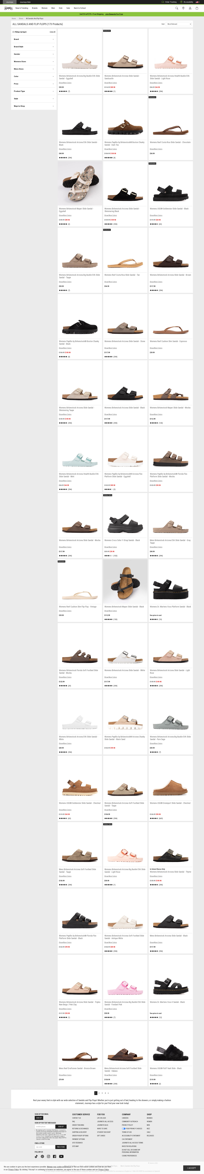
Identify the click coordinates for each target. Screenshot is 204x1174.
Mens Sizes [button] (18, 69)
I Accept (191, 1168)
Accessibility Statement (131, 1136)
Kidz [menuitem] (61, 8)
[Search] (177, 8)
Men (148, 1125)
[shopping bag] (197, 8)
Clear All (52, 32)
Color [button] (16, 76)
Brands (150, 1118)
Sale (148, 1132)
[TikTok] (37, 1156)
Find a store (39, 1143)
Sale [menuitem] (68, 8)
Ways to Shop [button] (19, 106)
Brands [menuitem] (35, 8)
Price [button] (16, 84)
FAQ (73, 1121)
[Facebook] (55, 1156)
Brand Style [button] (18, 47)
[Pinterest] (43, 1156)
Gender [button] (17, 54)
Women (149, 1121)
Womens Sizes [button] (20, 61)
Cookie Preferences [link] (129, 1156)
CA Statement (127, 1139)
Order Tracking (170, 2)
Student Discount (104, 1132)
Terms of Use (127, 1132)
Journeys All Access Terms (132, 1143)
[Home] (8, 8)
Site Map (75, 1146)
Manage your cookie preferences (59, 1167)
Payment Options (78, 1139)
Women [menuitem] (44, 8)
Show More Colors (65, 83)
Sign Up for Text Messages (45, 1123)
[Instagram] (49, 1156)
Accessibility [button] (188, 2)
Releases (150, 1136)
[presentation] (22, 8)
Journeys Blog (102, 1125)
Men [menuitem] (53, 8)
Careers (125, 1118)
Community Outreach (130, 1121)
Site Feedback (77, 1143)
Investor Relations (129, 1146)
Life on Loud (101, 1118)
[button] (198, 2)
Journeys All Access (105, 1121)
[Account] (190, 8)
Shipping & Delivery (79, 1132)
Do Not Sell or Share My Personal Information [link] (131, 1151)
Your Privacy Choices (134, 1129)
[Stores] (184, 8)
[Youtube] (62, 1156)
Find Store (61, 1147)
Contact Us (76, 1118)
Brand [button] (16, 39)
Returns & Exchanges (80, 1129)
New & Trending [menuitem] (21, 8)
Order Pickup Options (80, 1136)
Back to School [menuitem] (80, 8)
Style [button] (16, 99)
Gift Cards (101, 1136)
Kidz (148, 1129)
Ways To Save (102, 1129)
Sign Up (39, 1118)
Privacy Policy (127, 1125)
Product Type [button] (19, 91)
